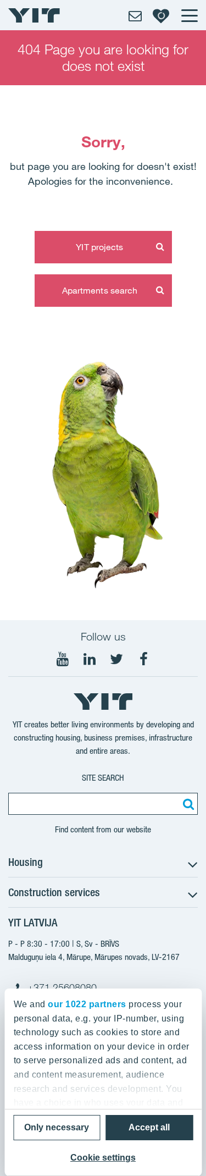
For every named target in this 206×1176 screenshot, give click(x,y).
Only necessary (56, 1127)
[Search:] (186, 803)
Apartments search (100, 290)
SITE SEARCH (103, 777)
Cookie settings (103, 1157)
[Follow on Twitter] (116, 659)
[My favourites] (161, 15)
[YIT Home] (34, 15)
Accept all (149, 1127)
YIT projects (99, 246)
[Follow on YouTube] (62, 659)
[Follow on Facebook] (143, 659)
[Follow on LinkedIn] (89, 659)
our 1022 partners (87, 1004)
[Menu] (189, 15)
